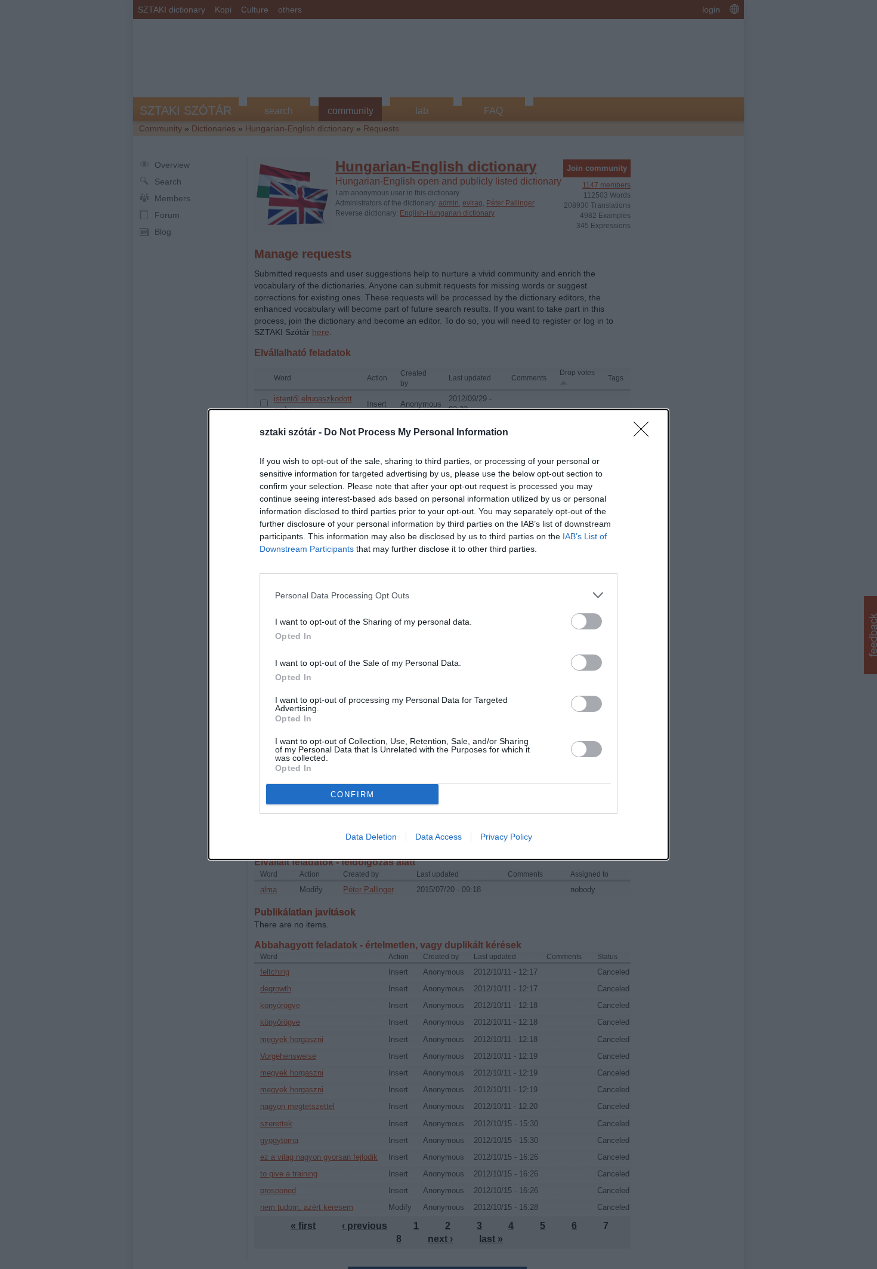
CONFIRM (353, 794)
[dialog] (438, 634)
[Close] (645, 433)
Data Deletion (371, 836)
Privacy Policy (506, 836)
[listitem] (438, 595)
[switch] (586, 621)
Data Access (438, 836)
